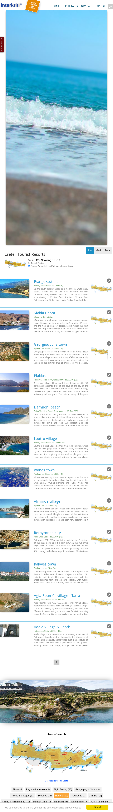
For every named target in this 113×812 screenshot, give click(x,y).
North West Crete (48, 546)
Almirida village (47, 510)
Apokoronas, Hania (48, 357)
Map (107, 259)
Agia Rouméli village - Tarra (57, 604)
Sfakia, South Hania (48, 294)
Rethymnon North (48, 640)
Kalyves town (45, 573)
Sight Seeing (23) (63, 798)
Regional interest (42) (38, 798)
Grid (98, 259)
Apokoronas (45, 514)
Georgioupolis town (50, 353)
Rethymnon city (47, 541)
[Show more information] (1, 311)
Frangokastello (46, 290)
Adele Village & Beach (52, 636)
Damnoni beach (47, 416)
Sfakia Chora (44, 322)
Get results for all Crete (56, 789)
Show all (17, 798)
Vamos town (44, 479)
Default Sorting (37, 272)
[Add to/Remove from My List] (109, 289)
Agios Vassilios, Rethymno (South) (56, 389)
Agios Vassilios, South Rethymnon (56, 420)
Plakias (40, 384)
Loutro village (45, 447)
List (90, 259)
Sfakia (43, 326)
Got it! (97, 807)
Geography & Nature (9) (87, 798)
